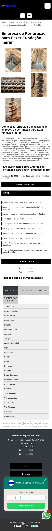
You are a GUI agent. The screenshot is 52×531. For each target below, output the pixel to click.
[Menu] (47, 6)
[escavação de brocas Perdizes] (39, 85)
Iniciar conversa (26, 505)
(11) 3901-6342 (16, 176)
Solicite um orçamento (26, 184)
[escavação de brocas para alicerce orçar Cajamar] (13, 85)
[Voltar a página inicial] (9, 6)
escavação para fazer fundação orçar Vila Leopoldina (23, 229)
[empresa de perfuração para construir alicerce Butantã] (39, 60)
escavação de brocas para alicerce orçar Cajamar (22, 202)
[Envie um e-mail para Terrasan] (29, 15)
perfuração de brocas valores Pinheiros (17, 219)
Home (26, 466)
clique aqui (29, 176)
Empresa (26, 474)
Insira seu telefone (26, 492)
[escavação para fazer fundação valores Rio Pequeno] (13, 60)
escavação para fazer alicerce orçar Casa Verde (21, 238)
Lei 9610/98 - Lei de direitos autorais (35, 426)
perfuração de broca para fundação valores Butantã (22, 224)
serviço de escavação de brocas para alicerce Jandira (23, 214)
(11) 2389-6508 (27, 272)
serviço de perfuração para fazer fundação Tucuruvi (22, 233)
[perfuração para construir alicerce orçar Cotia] (13, 110)
